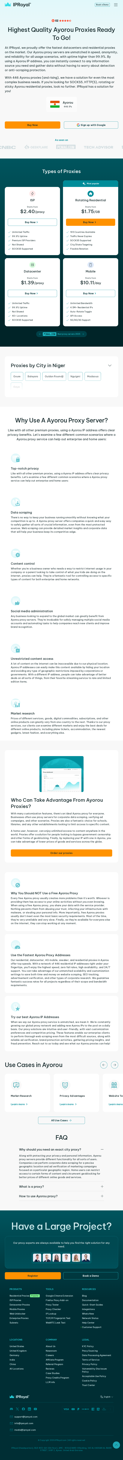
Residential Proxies (19, 1295)
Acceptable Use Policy (94, 1376)
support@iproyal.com (26, 1416)
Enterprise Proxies (19, 1318)
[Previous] (103, 1064)
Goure (17, 376)
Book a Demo (102, 5)
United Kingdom (18, 1350)
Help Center (88, 1322)
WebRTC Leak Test (55, 1322)
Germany (14, 1355)
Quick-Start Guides (92, 1304)
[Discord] (11, 1409)
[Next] (114, 1064)
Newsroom (51, 1350)
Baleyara (33, 376)
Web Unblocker (18, 1313)
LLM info (50, 1382)
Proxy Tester (52, 1304)
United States (17, 1346)
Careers (50, 1355)
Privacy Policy (89, 1364)
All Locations (17, 1368)
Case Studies (53, 1373)
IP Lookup (51, 1313)
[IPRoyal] (18, 4)
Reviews (50, 1368)
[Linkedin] (29, 1409)
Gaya (16, 386)
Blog (84, 1295)
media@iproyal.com (25, 1430)
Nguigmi (75, 376)
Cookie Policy (89, 1380)
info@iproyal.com (23, 1423)
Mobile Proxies (17, 1309)
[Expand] (116, 1445)
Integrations (88, 1309)
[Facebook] (23, 1409)
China (13, 1364)
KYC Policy (88, 1346)
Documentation (90, 1300)
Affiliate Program (55, 1359)
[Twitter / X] (17, 1409)
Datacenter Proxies (20, 1304)
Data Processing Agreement (96, 1355)
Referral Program (54, 1364)
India (12, 1359)
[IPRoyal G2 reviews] (61, 20)
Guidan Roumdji (54, 376)
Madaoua (92, 376)
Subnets (14, 1322)
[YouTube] (35, 1409)
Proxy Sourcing (90, 1350)
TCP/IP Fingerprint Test (58, 1318)
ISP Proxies (15, 1300)
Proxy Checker (53, 1309)
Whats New (88, 1313)
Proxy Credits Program (57, 1377)
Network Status (90, 1318)
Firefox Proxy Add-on (57, 1300)
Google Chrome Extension (59, 1295)
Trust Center (88, 1385)
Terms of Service (90, 1359)
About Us (50, 1346)
